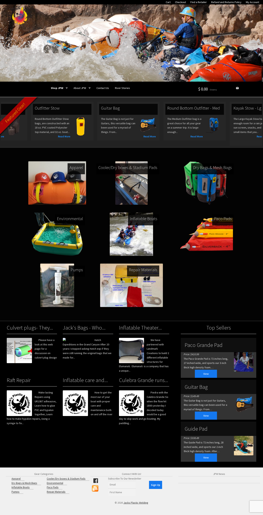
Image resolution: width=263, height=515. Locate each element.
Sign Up (155, 485)
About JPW (80, 88)
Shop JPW (57, 88)
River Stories (122, 88)
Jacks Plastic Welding (135, 502)
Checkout (180, 2)
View (206, 373)
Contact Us (102, 88)
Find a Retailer (198, 2)
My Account (252, 2)
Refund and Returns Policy (226, 2)
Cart (168, 2)
